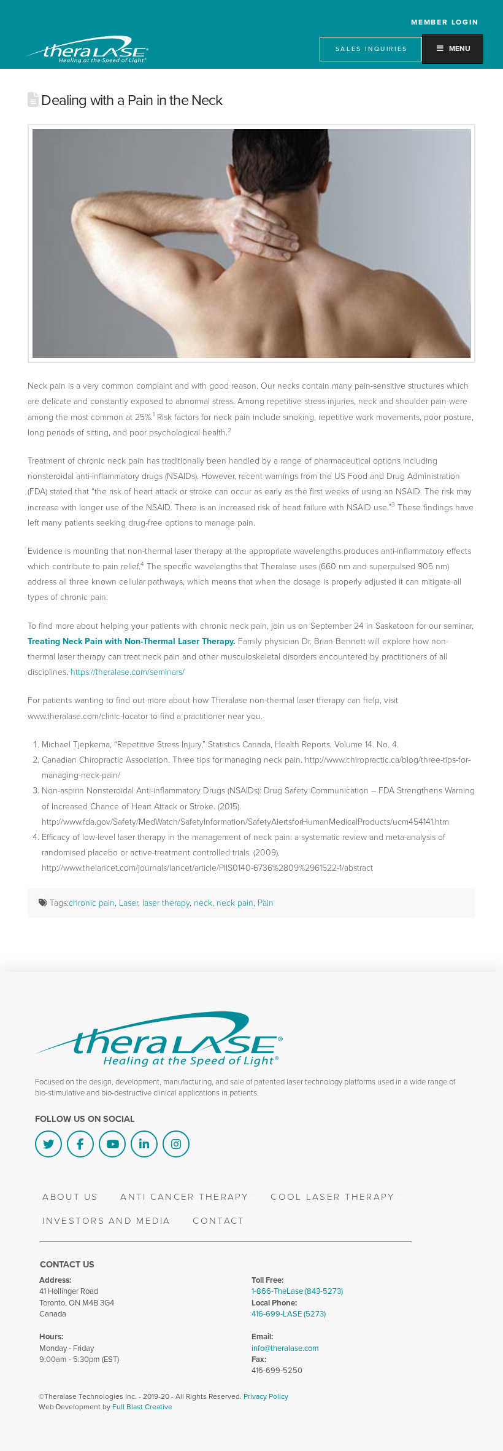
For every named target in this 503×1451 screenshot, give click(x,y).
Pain (266, 903)
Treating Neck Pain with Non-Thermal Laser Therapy (130, 641)
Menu (459, 48)
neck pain (235, 903)
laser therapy (166, 903)
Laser (128, 903)
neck (203, 903)
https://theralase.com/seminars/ (128, 672)
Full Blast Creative (142, 1406)
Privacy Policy (266, 1396)
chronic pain (92, 903)
